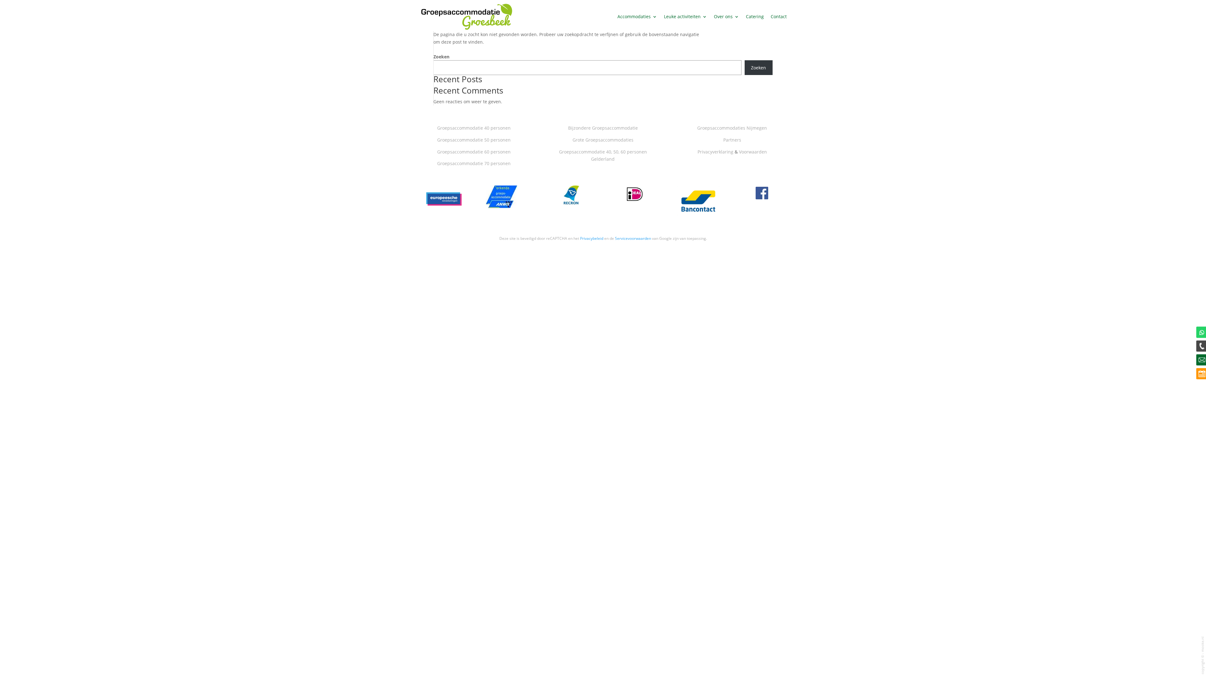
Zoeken (441, 57)
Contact (779, 16)
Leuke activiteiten (682, 16)
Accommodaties (634, 16)
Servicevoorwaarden (633, 238)
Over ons (723, 16)
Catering (755, 16)
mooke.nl (1202, 644)
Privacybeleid (591, 238)
